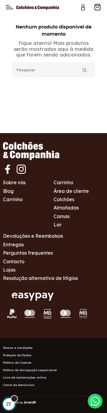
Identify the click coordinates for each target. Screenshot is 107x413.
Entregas (13, 245)
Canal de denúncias (18, 385)
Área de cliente (71, 191)
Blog (8, 191)
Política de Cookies (17, 363)
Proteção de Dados (17, 355)
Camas (62, 216)
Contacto (13, 261)
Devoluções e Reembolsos (33, 236)
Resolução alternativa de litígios (40, 278)
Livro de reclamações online (24, 377)
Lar (58, 225)
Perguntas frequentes (28, 253)
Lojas (9, 270)
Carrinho (13, 199)
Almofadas (66, 208)
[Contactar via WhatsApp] (95, 401)
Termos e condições (18, 348)
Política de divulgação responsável (30, 370)
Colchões (64, 199)
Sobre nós (14, 182)
